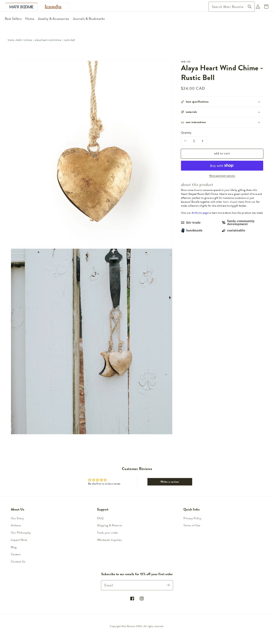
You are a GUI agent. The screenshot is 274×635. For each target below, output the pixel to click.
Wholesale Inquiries (109, 540)
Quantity (186, 133)
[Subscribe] (168, 585)
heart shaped (230, 202)
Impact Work (19, 540)
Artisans (16, 525)
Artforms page (200, 213)
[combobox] (231, 7)
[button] (222, 102)
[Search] (249, 6)
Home (11, 40)
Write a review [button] (169, 482)
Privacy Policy (192, 518)
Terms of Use (191, 525)
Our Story (17, 518)
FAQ (100, 518)
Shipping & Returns (109, 525)
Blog (14, 547)
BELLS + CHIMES (24, 40)
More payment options (222, 176)
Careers (16, 554)
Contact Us (18, 561)
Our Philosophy (21, 532)
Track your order (107, 532)
